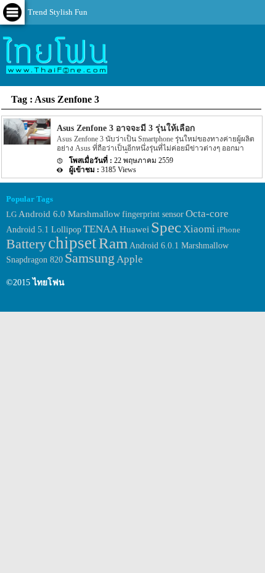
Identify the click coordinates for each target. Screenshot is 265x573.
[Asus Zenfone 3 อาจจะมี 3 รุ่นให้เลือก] (26, 142)
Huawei (134, 229)
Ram (113, 243)
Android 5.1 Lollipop (43, 229)
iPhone (228, 229)
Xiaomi (199, 229)
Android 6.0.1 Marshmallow (179, 245)
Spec (166, 227)
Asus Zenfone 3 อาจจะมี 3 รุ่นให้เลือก (126, 128)
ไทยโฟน (49, 282)
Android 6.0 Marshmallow (69, 214)
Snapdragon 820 (34, 259)
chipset (72, 243)
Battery (26, 244)
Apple (129, 259)
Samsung (90, 258)
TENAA (100, 229)
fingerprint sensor (153, 214)
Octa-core (207, 213)
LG (11, 214)
